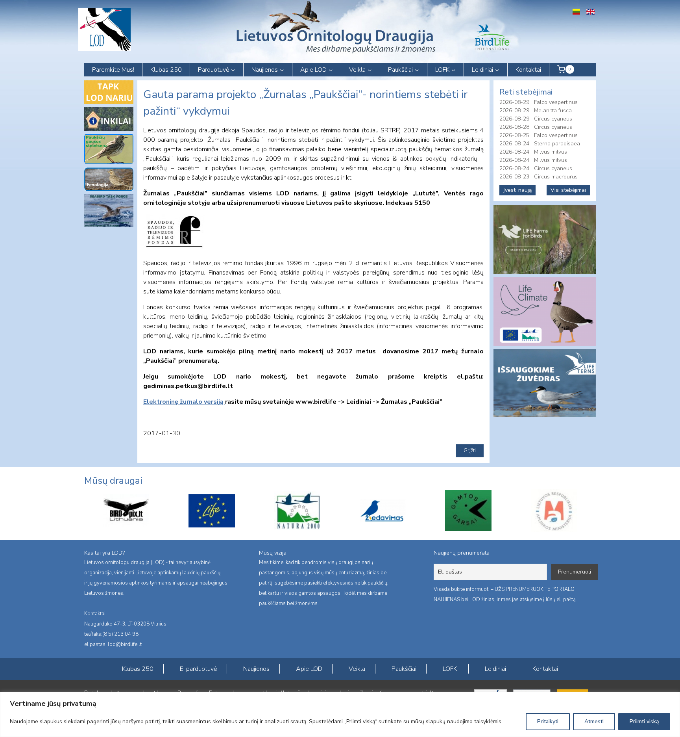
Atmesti (594, 721)
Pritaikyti (547, 721)
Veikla (357, 669)
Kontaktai (528, 69)
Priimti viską (644, 721)
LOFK (450, 669)
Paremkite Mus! (113, 69)
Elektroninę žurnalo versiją (184, 401)
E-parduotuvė (198, 669)
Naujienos (256, 669)
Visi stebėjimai (568, 190)
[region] (340, 714)
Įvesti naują (517, 190)
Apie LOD (309, 669)
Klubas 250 (166, 69)
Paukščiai (404, 669)
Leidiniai (495, 669)
